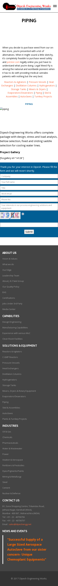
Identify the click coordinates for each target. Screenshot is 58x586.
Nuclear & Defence (11, 493)
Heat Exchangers (10, 368)
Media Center (8, 309)
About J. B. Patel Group (13, 281)
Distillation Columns (26, 85)
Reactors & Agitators (15, 81)
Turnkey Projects (43, 96)
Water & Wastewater (12, 448)
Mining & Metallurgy (11, 476)
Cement (6, 487)
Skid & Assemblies (11, 407)
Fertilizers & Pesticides (13, 465)
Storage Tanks (18, 89)
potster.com (13, 62)
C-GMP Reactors (10, 357)
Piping (39, 92)
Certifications (8, 298)
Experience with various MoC (16, 333)
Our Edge (6, 270)
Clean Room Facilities (12, 338)
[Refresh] (23, 213)
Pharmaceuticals (10, 443)
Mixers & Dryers (37, 89)
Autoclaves (26, 96)
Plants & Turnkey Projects (14, 419)
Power (5, 454)
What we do (8, 264)
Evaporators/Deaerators (20, 92)
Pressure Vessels (37, 81)
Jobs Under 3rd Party (12, 303)
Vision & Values (9, 258)
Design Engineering (11, 322)
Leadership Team (10, 275)
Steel (4, 482)
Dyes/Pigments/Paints (13, 471)
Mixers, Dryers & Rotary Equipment (19, 391)
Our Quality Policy (10, 286)
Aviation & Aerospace (12, 459)
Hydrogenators (47, 85)
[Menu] (55, 6)
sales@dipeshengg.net (20, 524)
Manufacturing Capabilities (15, 327)
